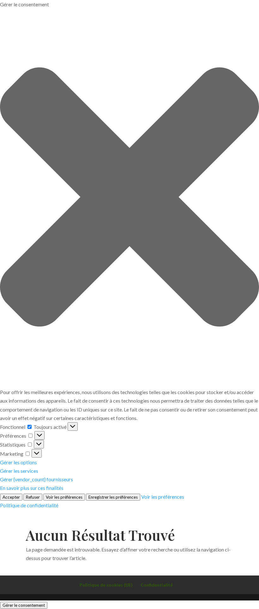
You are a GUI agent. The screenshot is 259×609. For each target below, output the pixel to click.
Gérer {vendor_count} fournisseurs (36, 479)
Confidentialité (157, 585)
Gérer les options (18, 462)
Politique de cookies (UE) (106, 585)
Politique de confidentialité (29, 505)
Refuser (33, 497)
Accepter (11, 497)
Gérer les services (19, 471)
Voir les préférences (64, 497)
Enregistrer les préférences (113, 497)
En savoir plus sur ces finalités (31, 488)
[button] (129, 198)
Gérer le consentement (24, 605)
